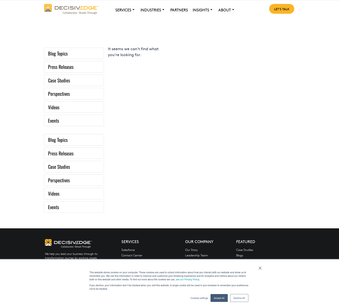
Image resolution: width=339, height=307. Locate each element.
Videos (53, 107)
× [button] (260, 267)
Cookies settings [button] (199, 298)
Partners (179, 9)
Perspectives (59, 93)
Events (53, 120)
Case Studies (59, 80)
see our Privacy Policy (187, 279)
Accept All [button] (219, 298)
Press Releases (61, 66)
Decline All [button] (239, 298)
